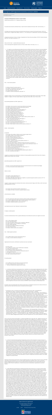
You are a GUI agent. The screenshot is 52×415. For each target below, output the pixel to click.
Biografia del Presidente (11, 8)
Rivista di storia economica (11, 14)
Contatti (17, 407)
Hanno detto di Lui (20, 8)
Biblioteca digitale (34, 8)
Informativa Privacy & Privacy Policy (30, 407)
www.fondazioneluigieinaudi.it (26, 405)
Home (5, 8)
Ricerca (40, 8)
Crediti (22, 407)
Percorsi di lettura (27, 8)
